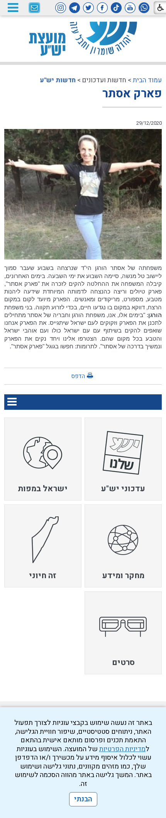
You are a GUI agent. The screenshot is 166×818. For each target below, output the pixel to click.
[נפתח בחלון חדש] (144, 7)
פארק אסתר (132, 93)
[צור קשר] (34, 8)
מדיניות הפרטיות (122, 749)
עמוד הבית (147, 80)
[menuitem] (123, 459)
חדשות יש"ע (58, 80)
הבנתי (83, 799)
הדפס (78, 376)
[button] (13, 7)
